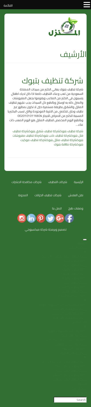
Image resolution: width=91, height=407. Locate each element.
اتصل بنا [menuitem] (82, 392)
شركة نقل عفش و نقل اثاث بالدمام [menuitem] (64, 340)
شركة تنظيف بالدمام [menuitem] (74, 274)
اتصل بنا (57, 208)
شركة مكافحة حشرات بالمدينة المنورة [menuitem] (63, 304)
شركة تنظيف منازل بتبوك (61, 140)
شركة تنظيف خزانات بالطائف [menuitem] (69, 379)
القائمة (8, 5)
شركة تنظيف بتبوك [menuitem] (75, 282)
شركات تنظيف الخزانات (47, 195)
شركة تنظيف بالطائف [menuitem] (73, 278)
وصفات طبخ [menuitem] (79, 388)
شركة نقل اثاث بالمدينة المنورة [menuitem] (67, 331)
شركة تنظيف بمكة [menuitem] (75, 260)
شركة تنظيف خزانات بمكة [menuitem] (71, 366)
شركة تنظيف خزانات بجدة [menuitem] (71, 370)
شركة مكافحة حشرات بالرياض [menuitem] (68, 318)
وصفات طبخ (75, 208)
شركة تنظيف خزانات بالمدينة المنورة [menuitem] (64, 362)
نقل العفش (75, 195)
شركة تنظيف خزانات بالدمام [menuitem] (70, 375)
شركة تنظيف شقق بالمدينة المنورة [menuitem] (64, 256)
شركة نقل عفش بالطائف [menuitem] (71, 344)
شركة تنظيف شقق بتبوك (44, 131)
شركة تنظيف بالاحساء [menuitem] (73, 287)
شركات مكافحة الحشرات (26, 182)
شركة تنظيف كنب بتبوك (56, 135)
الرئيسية (78, 182)
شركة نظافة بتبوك (65, 144)
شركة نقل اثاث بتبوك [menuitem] (74, 348)
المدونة (23, 195)
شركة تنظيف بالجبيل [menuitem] (74, 291)
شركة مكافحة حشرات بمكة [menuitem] (69, 309)
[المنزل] (64, 19)
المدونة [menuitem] (82, 384)
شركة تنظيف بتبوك (52, 80)
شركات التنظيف (57, 182)
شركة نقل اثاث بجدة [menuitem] (74, 335)
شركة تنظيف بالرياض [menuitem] (74, 269)
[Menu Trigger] (85, 239)
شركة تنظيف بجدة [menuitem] (75, 265)
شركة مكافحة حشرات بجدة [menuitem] (70, 313)
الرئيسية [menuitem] (82, 243)
